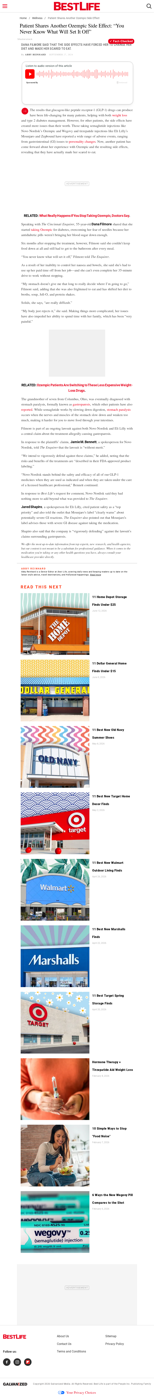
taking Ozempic (41, 229)
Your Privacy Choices (81, 1392)
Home (23, 18)
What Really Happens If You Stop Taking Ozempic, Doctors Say (84, 216)
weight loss (119, 115)
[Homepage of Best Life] (15, 1336)
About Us (63, 1336)
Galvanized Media (60, 1384)
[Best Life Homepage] (77, 6)
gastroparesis (81, 404)
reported (26, 409)
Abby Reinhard (35, 54)
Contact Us (64, 1344)
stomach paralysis (119, 409)
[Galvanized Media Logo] (15, 1384)
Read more (95, 575)
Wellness (37, 18)
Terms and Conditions (71, 1351)
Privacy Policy (114, 1344)
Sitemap (110, 1336)
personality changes (82, 141)
